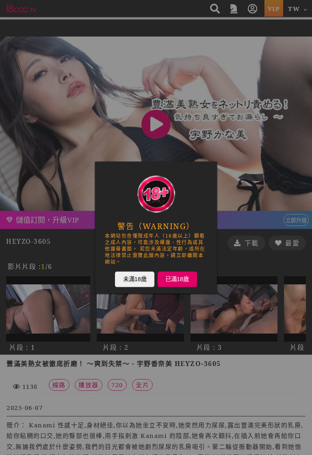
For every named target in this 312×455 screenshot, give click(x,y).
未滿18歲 (135, 279)
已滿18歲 (177, 279)
